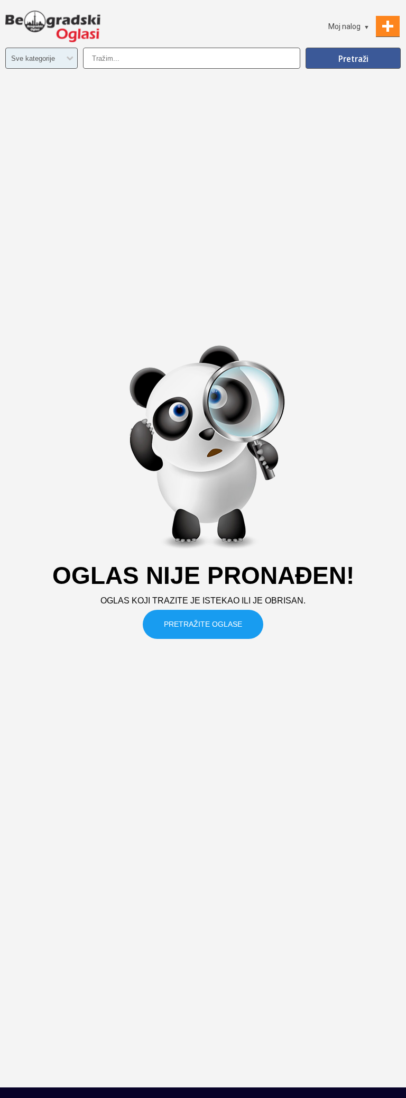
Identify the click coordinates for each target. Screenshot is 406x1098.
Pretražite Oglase (203, 624)
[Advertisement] (203, 1008)
